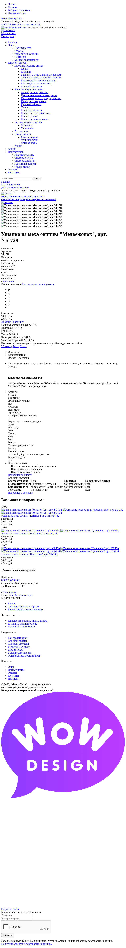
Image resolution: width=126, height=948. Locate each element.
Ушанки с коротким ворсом (23, 606)
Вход (4, 18)
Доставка (13, 7)
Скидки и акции (17, 13)
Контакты (13, 675)
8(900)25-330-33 (10, 24)
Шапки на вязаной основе (22, 623)
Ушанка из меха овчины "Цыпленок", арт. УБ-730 (29, 554)
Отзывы (12, 672)
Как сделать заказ (17, 637)
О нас (11, 666)
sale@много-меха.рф (21, 595)
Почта (23, 346)
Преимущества (16, 669)
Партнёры (13, 678)
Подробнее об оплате (20, 475)
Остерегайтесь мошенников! (24, 655)
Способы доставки (18, 643)
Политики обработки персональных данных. (26, 943)
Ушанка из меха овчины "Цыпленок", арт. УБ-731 (29, 533)
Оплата (12, 4)
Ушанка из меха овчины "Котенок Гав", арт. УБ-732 (30, 515)
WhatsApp (6, 346)
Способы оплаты (17, 640)
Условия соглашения (19, 652)
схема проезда (9, 592)
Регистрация (15, 18)
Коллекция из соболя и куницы (25, 609)
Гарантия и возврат (19, 646)
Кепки (11, 603)
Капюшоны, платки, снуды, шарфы (27, 620)
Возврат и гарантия (19, 10)
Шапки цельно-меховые (21, 626)
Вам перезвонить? (30, 24)
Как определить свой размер (38, 284)
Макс (16, 346)
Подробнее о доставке (20, 492)
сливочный (7, 281)
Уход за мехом (15, 649)
